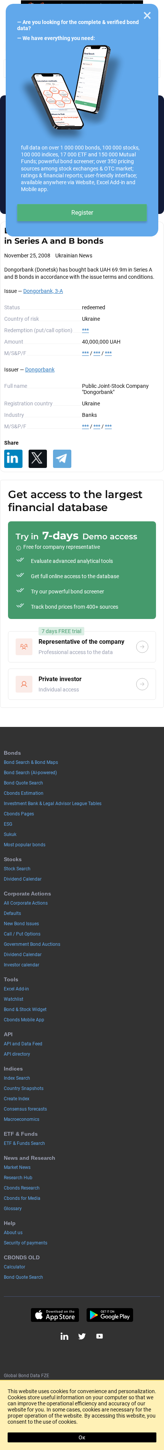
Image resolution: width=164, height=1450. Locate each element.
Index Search (17, 1078)
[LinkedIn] (13, 459)
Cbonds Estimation (23, 793)
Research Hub (18, 1177)
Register (82, 212)
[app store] (55, 1315)
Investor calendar (21, 965)
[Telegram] (62, 459)
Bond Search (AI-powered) (30, 772)
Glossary (13, 1208)
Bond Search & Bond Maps (31, 762)
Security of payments (25, 1243)
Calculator (14, 1267)
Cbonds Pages (19, 814)
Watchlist (13, 999)
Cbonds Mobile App (24, 1019)
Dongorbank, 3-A (43, 291)
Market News (17, 1167)
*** (85, 330)
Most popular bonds (24, 844)
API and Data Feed (23, 1044)
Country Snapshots (23, 1088)
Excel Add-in (16, 989)
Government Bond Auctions (32, 944)
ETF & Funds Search (24, 1143)
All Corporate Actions (26, 903)
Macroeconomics (21, 1119)
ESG (8, 824)
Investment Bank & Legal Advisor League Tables (52, 803)
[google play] (110, 1315)
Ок (82, 1437)
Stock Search (17, 868)
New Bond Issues (21, 923)
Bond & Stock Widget (25, 1009)
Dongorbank (40, 370)
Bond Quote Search (23, 783)
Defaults (12, 913)
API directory (17, 1054)
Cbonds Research (22, 1188)
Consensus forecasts (25, 1109)
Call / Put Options (22, 934)
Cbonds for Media (22, 1198)
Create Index (16, 1098)
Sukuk (10, 834)
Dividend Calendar (23, 879)
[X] (38, 459)
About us (13, 1232)
